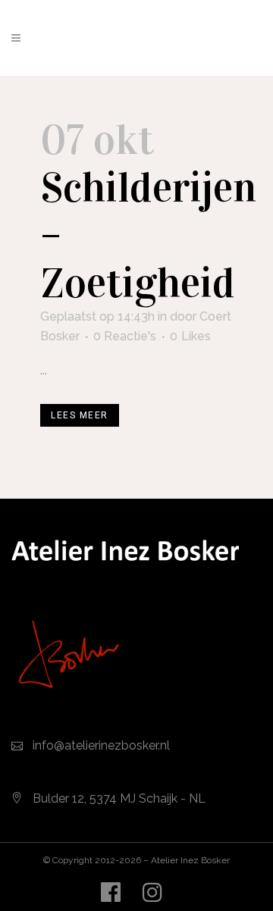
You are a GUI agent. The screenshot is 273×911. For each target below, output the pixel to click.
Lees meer (79, 415)
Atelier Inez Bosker (190, 860)
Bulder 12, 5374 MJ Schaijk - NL (119, 798)
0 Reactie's (124, 336)
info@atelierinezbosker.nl (101, 745)
